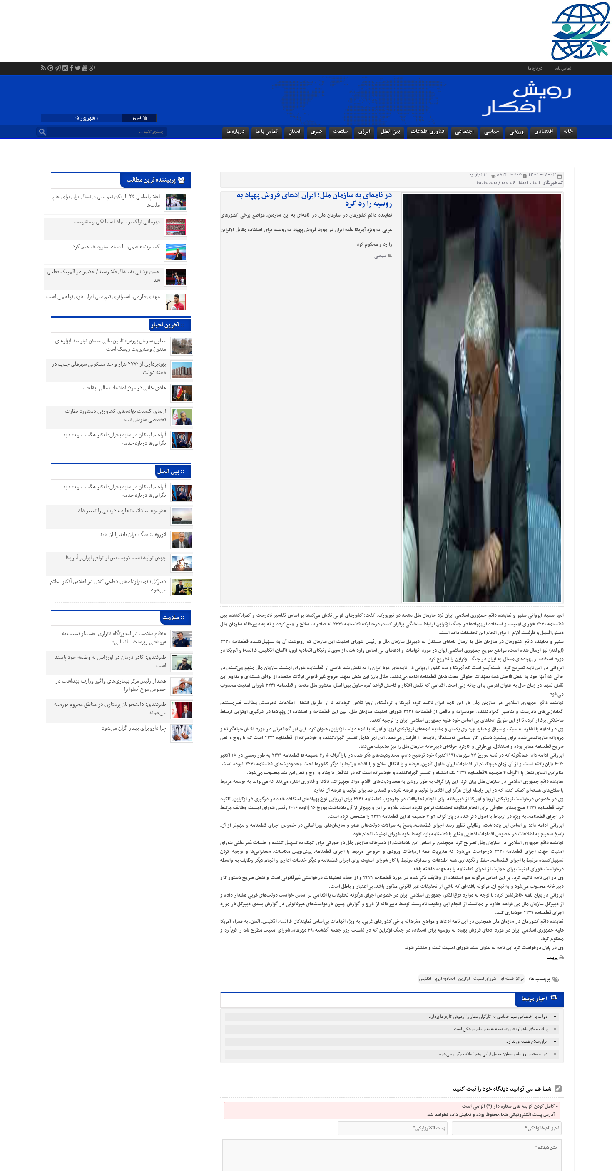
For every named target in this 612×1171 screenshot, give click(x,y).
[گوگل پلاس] (92, 63)
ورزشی (517, 131)
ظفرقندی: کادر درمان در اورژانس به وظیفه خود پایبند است (104, 661)
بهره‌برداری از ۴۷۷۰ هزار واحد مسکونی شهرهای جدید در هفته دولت (102, 368)
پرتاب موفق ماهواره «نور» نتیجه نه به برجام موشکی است (501, 1029)
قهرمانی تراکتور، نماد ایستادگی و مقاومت (117, 222)
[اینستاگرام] (65, 63)
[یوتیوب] (85, 63)
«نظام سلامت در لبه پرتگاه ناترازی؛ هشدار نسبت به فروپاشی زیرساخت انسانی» (108, 638)
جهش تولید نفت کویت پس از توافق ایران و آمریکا (110, 558)
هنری (316, 131)
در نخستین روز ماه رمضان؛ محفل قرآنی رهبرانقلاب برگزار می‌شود (493, 1054)
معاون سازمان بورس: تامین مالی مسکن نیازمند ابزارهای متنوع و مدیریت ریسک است (104, 345)
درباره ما (535, 68)
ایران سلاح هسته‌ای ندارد (527, 1042)
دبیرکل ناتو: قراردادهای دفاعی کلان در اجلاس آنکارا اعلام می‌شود (102, 586)
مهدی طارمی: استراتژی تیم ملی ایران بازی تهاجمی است (103, 296)
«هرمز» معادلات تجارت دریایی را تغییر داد (116, 511)
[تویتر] (78, 63)
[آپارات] (50, 63)
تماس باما (563, 68)
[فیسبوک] (71, 63)
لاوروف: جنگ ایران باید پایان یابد (126, 534)
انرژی (364, 131)
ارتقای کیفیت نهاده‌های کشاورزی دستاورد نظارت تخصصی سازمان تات (109, 415)
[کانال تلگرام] (58, 63)
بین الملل (390, 131)
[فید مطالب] (43, 63)
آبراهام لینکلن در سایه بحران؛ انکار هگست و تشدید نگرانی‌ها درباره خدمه (108, 439)
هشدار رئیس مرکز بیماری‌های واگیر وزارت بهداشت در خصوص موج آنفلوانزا (104, 685)
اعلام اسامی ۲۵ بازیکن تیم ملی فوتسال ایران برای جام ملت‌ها (106, 201)
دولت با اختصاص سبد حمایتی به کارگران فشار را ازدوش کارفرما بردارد (488, 1017)
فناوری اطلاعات (427, 131)
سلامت (340, 131)
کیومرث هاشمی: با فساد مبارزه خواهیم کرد (116, 247)
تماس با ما (267, 131)
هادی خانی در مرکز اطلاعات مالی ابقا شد (118, 388)
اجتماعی (464, 131)
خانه (568, 131)
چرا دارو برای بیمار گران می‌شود (127, 728)
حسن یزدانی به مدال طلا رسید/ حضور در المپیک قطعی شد (103, 276)
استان (294, 131)
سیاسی (491, 131)
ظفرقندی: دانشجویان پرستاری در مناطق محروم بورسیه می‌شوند (104, 709)
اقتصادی (544, 131)
